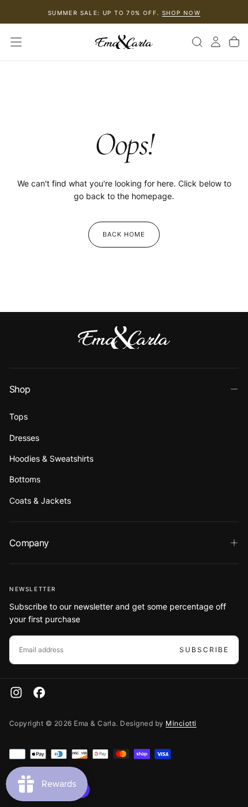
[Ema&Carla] (124, 338)
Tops (18, 416)
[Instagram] (16, 692)
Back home (124, 234)
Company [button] (29, 543)
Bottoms (24, 479)
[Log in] (216, 42)
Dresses (24, 438)
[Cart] (234, 42)
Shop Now (181, 12)
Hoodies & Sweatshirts (51, 458)
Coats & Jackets (40, 500)
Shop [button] (19, 389)
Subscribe (204, 649)
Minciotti (181, 723)
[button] (16, 42)
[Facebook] (39, 692)
